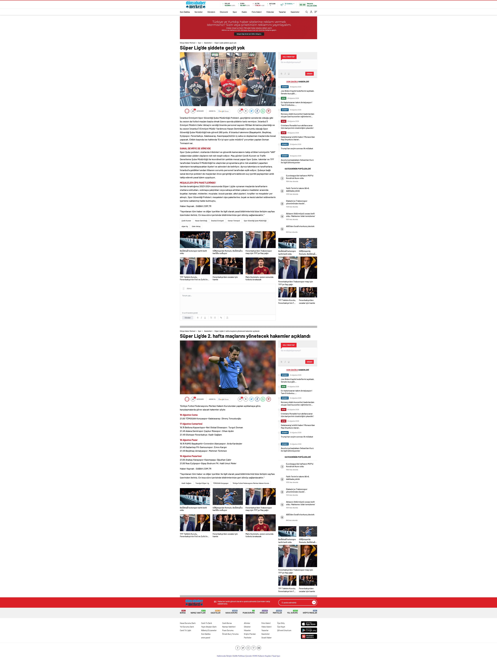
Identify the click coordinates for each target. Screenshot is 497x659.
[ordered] (211, 317)
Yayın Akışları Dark (209, 627)
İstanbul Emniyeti (217, 221)
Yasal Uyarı (276, 656)
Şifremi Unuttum (284, 630)
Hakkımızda (221, 656)
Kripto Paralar (310, 612)
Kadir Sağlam (186, 483)
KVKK (255, 656)
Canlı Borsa (227, 623)
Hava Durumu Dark (188, 623)
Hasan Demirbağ (201, 221)
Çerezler (249, 656)
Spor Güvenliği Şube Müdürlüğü (255, 221)
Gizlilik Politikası (239, 656)
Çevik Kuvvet (186, 221)
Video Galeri (266, 627)
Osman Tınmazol (234, 221)
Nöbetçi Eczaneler (209, 630)
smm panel (205, 637)
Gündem (211, 12)
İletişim (229, 656)
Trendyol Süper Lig (202, 483)
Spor (235, 12)
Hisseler (264, 612)
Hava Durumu (231, 612)
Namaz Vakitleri (198, 612)
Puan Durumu (249, 612)
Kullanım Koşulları (264, 656)
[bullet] (215, 317)
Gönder (188, 317)
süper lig (185, 226)
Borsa (183, 612)
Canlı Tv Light (185, 630)
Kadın (244, 12)
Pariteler (277, 612)
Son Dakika (185, 12)
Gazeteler (295, 12)
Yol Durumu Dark (187, 627)
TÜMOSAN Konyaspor (221, 483)
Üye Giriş (280, 623)
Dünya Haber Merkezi (187, 43)
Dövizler (247, 627)
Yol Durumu (292, 612)
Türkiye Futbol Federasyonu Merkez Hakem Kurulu (251, 483)
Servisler (199, 12)
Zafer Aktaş (196, 226)
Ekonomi (224, 12)
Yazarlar (282, 12)
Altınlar (247, 623)
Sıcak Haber (266, 637)
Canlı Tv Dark (206, 623)
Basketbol (208, 43)
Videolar (270, 12)
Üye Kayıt (281, 627)
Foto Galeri (257, 12)
